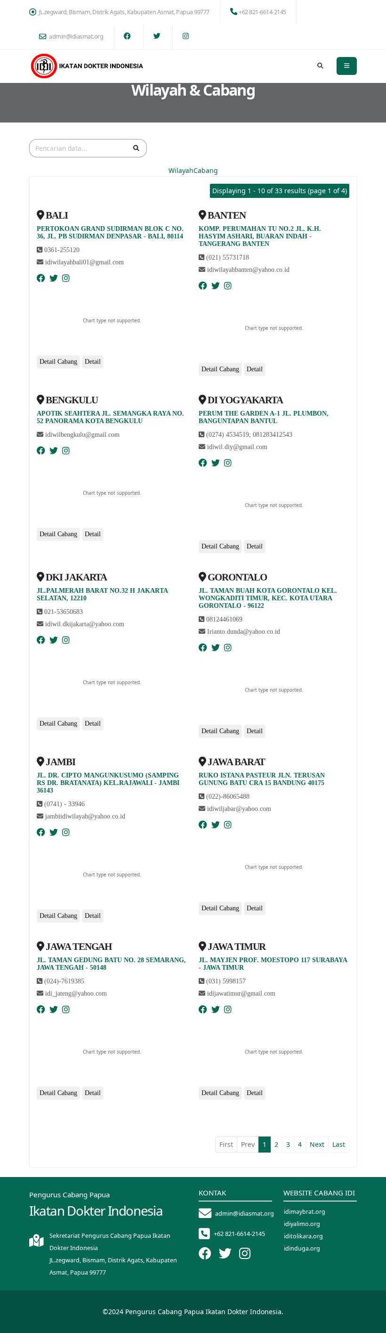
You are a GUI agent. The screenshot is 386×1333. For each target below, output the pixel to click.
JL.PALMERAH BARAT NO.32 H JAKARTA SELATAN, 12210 (102, 594)
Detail (93, 361)
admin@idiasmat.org (76, 37)
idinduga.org (302, 1248)
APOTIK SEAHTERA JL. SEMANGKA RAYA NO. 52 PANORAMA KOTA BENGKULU (110, 417)
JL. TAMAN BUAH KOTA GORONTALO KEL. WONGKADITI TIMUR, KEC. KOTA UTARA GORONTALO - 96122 (268, 598)
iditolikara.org (303, 1236)
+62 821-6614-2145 (262, 12)
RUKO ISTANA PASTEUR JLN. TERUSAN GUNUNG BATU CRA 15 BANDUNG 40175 (262, 779)
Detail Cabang (58, 361)
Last (338, 1144)
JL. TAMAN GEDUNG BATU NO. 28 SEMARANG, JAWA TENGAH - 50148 (111, 964)
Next (317, 1144)
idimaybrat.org (304, 1212)
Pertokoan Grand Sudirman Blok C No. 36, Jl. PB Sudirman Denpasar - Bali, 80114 (110, 232)
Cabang (205, 170)
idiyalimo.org (302, 1224)
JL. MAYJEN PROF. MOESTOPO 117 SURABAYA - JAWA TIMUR (273, 964)
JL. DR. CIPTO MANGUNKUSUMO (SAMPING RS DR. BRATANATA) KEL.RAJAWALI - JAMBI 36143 (108, 783)
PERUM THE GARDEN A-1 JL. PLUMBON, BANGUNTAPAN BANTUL (264, 417)
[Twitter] (53, 278)
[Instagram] (66, 278)
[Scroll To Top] (369, 1322)
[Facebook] (41, 278)
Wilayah (181, 170)
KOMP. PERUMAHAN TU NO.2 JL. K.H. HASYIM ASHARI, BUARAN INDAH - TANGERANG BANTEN (260, 236)
